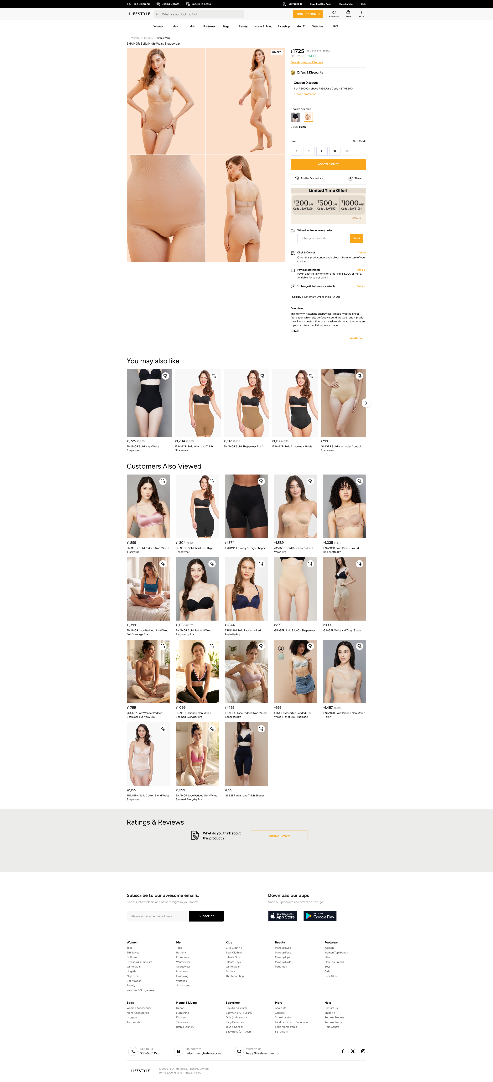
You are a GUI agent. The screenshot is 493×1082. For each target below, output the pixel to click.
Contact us (331, 1008)
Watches (181, 981)
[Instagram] (363, 1051)
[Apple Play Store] (282, 916)
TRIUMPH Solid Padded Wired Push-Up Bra (243, 632)
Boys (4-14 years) (236, 1008)
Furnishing (182, 1012)
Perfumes (281, 966)
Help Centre (331, 1027)
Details (356, 217)
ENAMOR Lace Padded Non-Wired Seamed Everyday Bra (196, 797)
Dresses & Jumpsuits (139, 962)
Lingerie (148, 38)
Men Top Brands (334, 962)
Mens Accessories (138, 1012)
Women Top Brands (336, 952)
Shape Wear (163, 38)
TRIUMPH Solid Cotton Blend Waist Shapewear (148, 797)
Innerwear (182, 971)
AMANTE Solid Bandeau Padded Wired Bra (293, 550)
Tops (129, 947)
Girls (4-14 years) (236, 1017)
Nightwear (133, 976)
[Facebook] (342, 1051)
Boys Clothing (234, 952)
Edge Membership (286, 1027)
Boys (327, 966)
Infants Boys (233, 962)
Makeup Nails (283, 962)
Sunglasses (183, 985)
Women (135, 38)
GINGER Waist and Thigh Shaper (342, 630)
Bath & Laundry (185, 1027)
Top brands (133, 1022)
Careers (280, 1012)
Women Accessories (139, 1008)
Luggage (132, 1017)
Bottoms (132, 957)
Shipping (329, 1012)
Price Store (331, 976)
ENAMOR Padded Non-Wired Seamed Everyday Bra (193, 715)
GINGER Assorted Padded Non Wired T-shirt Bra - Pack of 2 (293, 715)
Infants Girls (233, 957)
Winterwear (134, 966)
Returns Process (334, 1017)
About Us (280, 1008)
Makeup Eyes (283, 947)
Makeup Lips (282, 957)
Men (327, 957)
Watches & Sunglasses (140, 990)
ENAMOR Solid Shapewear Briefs (244, 446)
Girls (327, 971)
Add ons (231, 971)
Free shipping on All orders (307, 62)
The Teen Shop (235, 976)
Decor (180, 1008)
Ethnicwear (133, 952)
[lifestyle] (139, 14)
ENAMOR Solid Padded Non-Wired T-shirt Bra (148, 550)
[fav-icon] (334, 13)
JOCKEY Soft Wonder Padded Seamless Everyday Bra (144, 715)
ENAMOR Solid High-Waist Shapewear (143, 448)
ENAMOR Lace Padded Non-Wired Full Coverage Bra (147, 632)
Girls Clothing (234, 947)
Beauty (131, 985)
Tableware (182, 1022)
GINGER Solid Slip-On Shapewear (294, 630)
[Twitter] (353, 1051)
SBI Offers (281, 1031)
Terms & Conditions (170, 1072)
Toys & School (234, 1027)
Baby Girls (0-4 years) (239, 1012)
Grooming (182, 976)
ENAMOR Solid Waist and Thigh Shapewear (194, 448)
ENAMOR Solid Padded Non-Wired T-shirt (344, 715)
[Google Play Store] (320, 916)
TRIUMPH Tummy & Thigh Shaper (245, 548)
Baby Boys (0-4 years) (239, 1031)
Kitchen (181, 1017)
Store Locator (283, 1017)
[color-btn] (295, 117)
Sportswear (134, 981)
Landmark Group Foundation (292, 1022)
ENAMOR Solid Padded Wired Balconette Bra (341, 550)
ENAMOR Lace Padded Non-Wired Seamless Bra (246, 715)
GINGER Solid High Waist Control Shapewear (341, 448)
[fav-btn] (165, 376)
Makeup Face (283, 952)
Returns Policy (333, 1022)
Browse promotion (305, 94)
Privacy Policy (193, 1072)
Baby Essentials (235, 1022)
